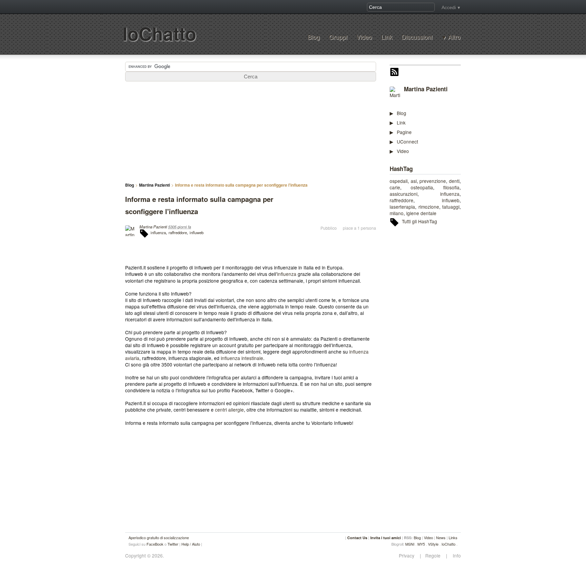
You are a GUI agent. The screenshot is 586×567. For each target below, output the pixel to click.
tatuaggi (451, 206)
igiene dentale (421, 213)
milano (397, 213)
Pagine (404, 132)
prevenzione (432, 180)
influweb (451, 200)
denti (454, 180)
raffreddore (401, 200)
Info (455, 555)
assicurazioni (403, 193)
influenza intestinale (242, 358)
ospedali (399, 180)
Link (386, 37)
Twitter (173, 544)
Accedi (449, 7)
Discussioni (417, 37)
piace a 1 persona (359, 228)
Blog (314, 37)
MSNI (409, 544)
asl (414, 180)
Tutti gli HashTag (419, 221)
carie (395, 187)
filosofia (451, 187)
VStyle (433, 544)
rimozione (428, 206)
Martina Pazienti (426, 89)
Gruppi (338, 37)
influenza (450, 193)
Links (453, 537)
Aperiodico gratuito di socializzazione (159, 537)
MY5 (421, 544)
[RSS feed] (394, 72)
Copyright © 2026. (144, 555)
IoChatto (159, 33)
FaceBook (154, 544)
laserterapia (402, 206)
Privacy (408, 555)
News (441, 537)
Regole (434, 555)
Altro (454, 37)
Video (364, 37)
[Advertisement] (440, 336)
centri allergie (229, 409)
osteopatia (422, 187)
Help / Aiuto (190, 544)
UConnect (407, 141)
